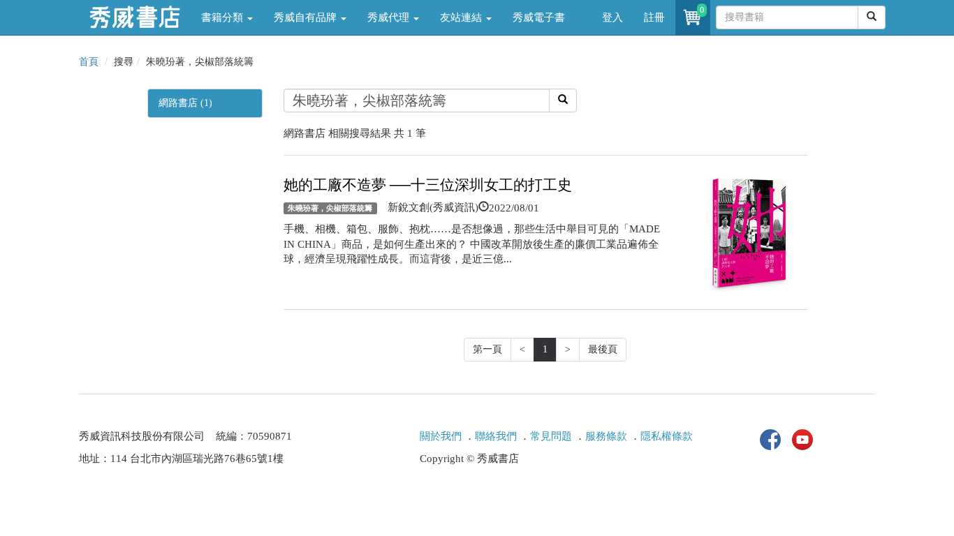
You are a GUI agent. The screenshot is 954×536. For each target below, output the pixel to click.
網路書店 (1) (185, 103)
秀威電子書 (539, 17)
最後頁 (602, 349)
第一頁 (487, 349)
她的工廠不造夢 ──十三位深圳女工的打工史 (428, 185)
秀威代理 (389, 17)
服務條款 (606, 436)
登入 (612, 17)
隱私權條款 (666, 436)
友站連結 (462, 17)
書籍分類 (223, 17)
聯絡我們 (496, 436)
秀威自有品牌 (306, 17)
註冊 (654, 17)
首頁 (88, 62)
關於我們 (441, 436)
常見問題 (551, 436)
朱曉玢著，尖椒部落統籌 (330, 208)
